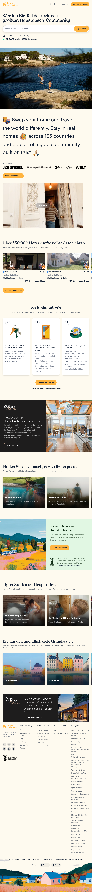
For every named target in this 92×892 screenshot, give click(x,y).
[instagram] (9, 744)
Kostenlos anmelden (80, 4)
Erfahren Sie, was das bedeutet (68, 565)
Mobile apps (24, 742)
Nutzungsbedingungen (17, 859)
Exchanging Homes (78, 802)
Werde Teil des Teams (25, 735)
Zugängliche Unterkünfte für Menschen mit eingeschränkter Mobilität (80, 763)
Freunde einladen (43, 746)
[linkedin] (4, 749)
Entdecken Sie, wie (59, 547)
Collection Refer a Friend (80, 809)
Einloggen (64, 4)
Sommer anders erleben (80, 730)
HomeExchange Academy (77, 743)
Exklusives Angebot (78, 840)
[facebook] (4, 744)
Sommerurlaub (76, 791)
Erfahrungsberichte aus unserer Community (79, 851)
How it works (76, 834)
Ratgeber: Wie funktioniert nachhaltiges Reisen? (80, 749)
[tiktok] (13, 744)
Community (24, 745)
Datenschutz (47, 859)
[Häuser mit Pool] (24, 492)
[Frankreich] (68, 669)
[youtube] (13, 749)
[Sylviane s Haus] (24, 268)
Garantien (40, 743)
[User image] (41, 266)
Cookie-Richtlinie (61, 859)
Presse (22, 748)
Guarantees (75, 812)
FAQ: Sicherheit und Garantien (78, 798)
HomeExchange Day (78, 773)
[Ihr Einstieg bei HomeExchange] (68, 610)
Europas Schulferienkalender (78, 756)
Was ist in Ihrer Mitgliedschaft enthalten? (46, 388)
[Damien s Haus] (68, 268)
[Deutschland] (24, 669)
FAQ (55, 730)
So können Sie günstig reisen (79, 735)
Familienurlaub (76, 788)
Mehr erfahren (12, 445)
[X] (9, 749)
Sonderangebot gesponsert (77, 822)
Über (21, 730)
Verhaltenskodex (34, 859)
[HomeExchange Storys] (24, 610)
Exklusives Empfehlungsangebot (79, 777)
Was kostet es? (42, 740)
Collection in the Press (79, 806)
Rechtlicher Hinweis (76, 859)
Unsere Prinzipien (43, 730)
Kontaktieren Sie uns (61, 733)
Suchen (83, 29)
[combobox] (46, 28)
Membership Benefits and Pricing (79, 816)
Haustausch (75, 785)
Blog (21, 739)
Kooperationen (76, 847)
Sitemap (34, 865)
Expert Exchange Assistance (77, 827)
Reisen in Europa (77, 781)
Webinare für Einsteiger (79, 770)
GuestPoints (41, 736)
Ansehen (44, 205)
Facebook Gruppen (78, 739)
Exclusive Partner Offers (79, 831)
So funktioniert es (43, 733)
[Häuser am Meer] (68, 492)
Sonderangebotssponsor (80, 794)
